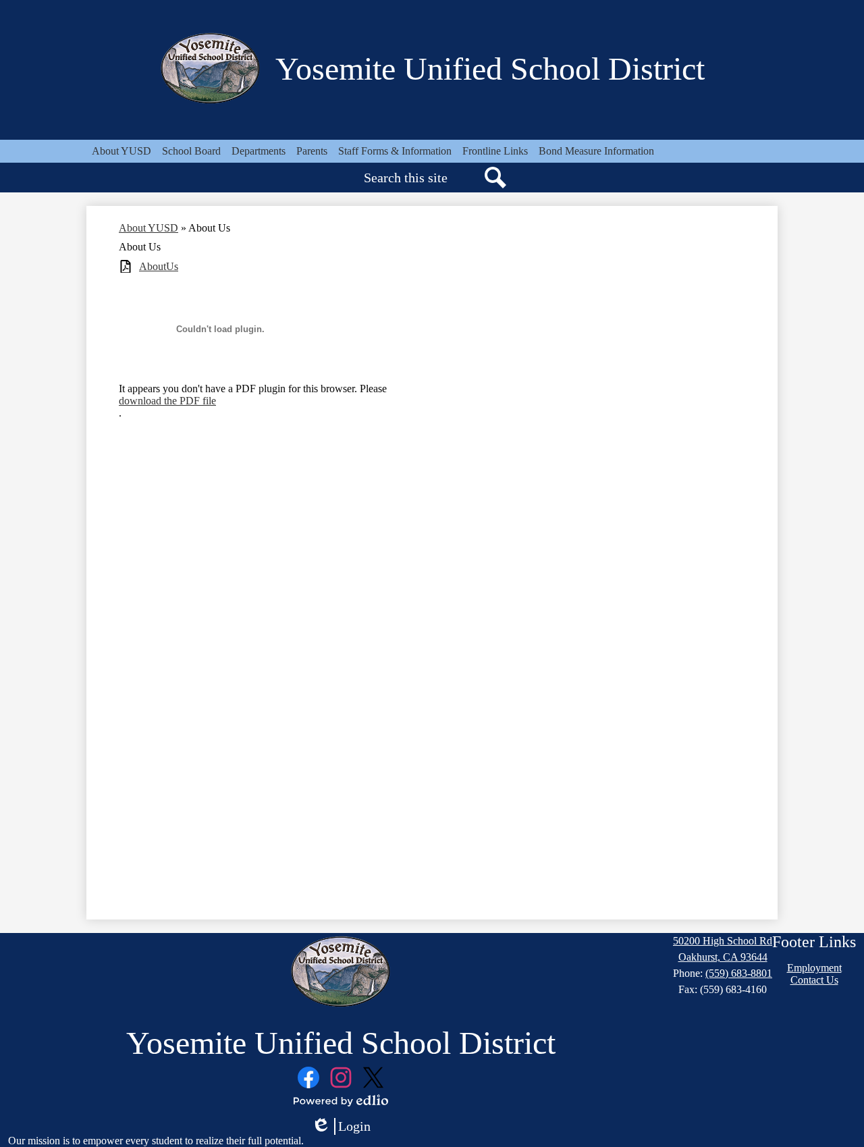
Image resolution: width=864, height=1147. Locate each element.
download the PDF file (167, 400)
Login (341, 1127)
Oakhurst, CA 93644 (722, 957)
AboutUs (158, 266)
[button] (121, 151)
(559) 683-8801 (738, 973)
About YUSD (148, 228)
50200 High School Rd (722, 940)
